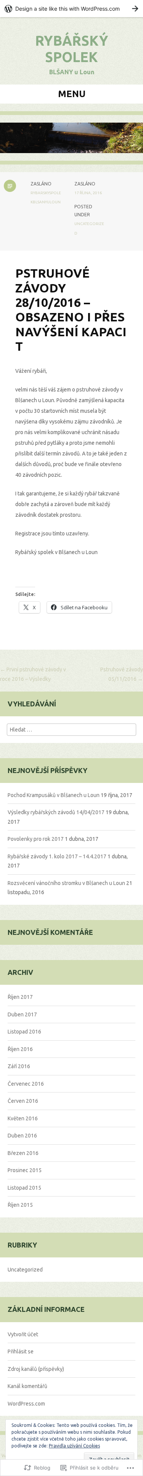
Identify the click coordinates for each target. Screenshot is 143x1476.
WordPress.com (26, 1404)
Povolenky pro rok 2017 (36, 839)
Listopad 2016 (24, 1032)
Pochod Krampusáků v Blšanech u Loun (54, 795)
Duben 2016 (22, 1136)
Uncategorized (25, 1270)
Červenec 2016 (26, 1084)
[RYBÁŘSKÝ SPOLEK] (71, 143)
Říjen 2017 (20, 997)
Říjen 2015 (20, 1205)
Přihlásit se (21, 1351)
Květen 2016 (23, 1118)
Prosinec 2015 (25, 1170)
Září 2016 (19, 1066)
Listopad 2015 (24, 1188)
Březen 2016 (23, 1153)
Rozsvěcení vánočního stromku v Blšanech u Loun (66, 883)
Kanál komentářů (27, 1386)
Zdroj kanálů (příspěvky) (36, 1369)
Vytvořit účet (23, 1334)
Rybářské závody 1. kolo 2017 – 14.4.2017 (57, 856)
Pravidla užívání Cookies (74, 1445)
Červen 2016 (23, 1101)
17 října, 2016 (88, 193)
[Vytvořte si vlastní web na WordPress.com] (71, 8)
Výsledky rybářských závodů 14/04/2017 (56, 812)
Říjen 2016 (20, 1049)
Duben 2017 (22, 1014)
